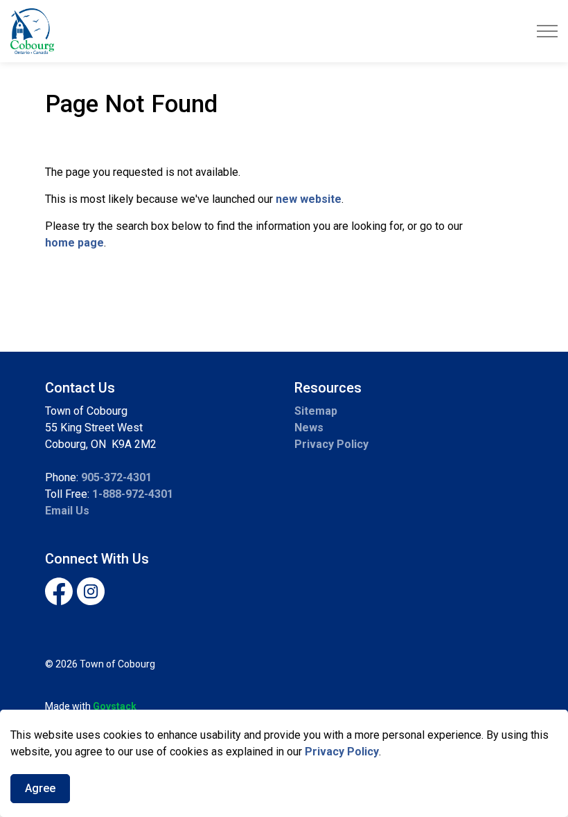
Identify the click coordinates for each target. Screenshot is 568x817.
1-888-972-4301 (132, 494)
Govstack (114, 706)
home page (74, 242)
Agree (40, 788)
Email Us (67, 510)
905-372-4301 (116, 477)
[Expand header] (547, 31)
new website (308, 199)
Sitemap (315, 411)
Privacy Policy (342, 751)
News (308, 427)
